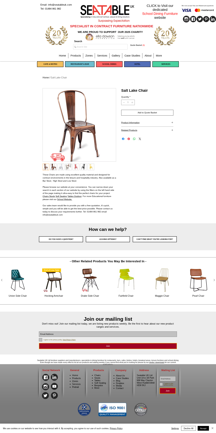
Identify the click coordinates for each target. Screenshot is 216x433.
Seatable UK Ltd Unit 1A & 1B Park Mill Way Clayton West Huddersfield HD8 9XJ (145, 380)
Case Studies (122, 378)
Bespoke (98, 385)
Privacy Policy (116, 428)
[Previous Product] (2, 280)
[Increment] (132, 102)
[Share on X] (140, 139)
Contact (119, 388)
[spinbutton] (128, 102)
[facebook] (193, 19)
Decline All (188, 428)
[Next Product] (214, 280)
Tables (97, 380)
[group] (108, 284)
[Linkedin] (54, 377)
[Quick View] (18, 280)
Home (46, 77)
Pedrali (75, 387)
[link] (139, 45)
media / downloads (156, 362)
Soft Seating (100, 383)
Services (76, 384)
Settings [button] (175, 428)
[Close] (212, 428)
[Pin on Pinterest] (128, 139)
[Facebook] (45, 377)
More (96, 388)
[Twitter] (45, 395)
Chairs (97, 375)
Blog (118, 380)
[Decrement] (123, 102)
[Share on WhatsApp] (134, 139)
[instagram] (186, 19)
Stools (97, 378)
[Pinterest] (206, 19)
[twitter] (199, 19)
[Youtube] (54, 386)
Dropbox (120, 383)
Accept (203, 428)
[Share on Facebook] (123, 139)
